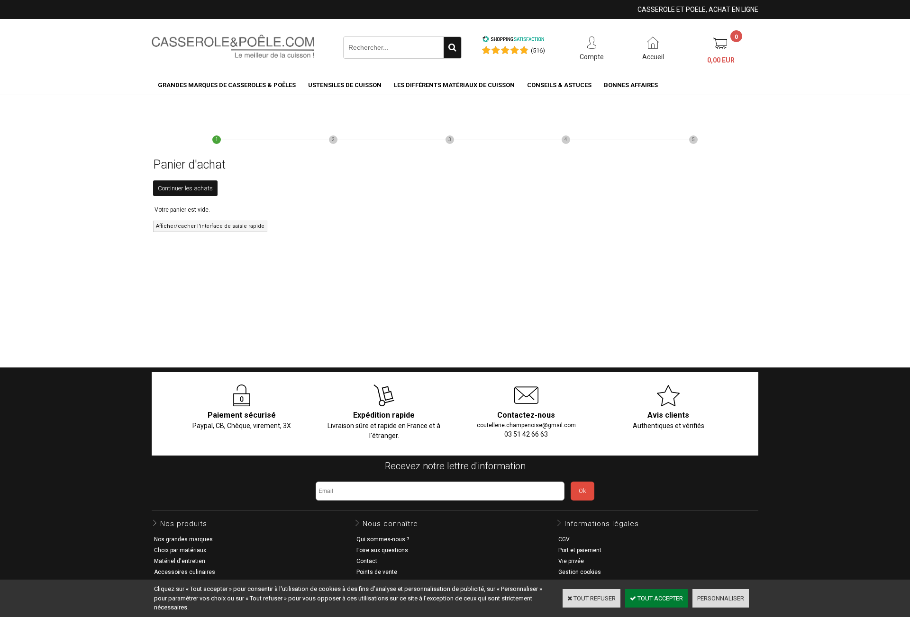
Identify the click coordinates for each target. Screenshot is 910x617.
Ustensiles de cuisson (345, 85)
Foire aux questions (382, 550)
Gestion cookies (579, 572)
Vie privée (571, 561)
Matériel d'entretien (179, 561)
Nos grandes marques (183, 539)
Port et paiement (579, 550)
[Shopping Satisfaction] (513, 40)
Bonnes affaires (631, 85)
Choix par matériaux (180, 550)
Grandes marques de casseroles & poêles (227, 85)
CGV (564, 539)
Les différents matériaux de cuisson (454, 85)
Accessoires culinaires (184, 572)
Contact (366, 561)
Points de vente (376, 572)
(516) (538, 50)
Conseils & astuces (559, 85)
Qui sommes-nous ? (382, 539)
